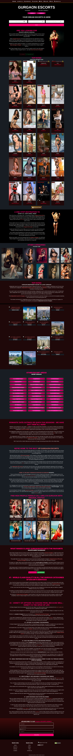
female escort (49, 698)
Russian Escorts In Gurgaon (18, 396)
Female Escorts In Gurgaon (55, 387)
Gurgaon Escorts (36, 378)
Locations (35, 1)
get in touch (39, 645)
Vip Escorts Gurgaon (36, 410)
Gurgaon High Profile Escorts (18, 399)
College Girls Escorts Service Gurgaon (55, 410)
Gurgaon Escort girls (28, 226)
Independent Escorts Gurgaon (55, 384)
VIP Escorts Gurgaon (25, 455)
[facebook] (42, 745)
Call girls (43, 286)
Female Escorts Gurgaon (55, 393)
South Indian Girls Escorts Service (54, 396)
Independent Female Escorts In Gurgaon (36, 407)
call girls (30, 628)
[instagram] (41, 745)
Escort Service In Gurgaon (18, 378)
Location (15, 750)
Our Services (28, 1)
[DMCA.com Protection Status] (58, 742)
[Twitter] (38, 745)
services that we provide (30, 475)
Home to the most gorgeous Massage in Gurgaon (34, 472)
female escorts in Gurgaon (22, 594)
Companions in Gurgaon (32, 437)
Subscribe (36, 734)
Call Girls (45, 287)
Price (41, 1)
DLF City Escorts (18, 404)
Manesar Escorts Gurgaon (18, 410)
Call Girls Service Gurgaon (55, 390)
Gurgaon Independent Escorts (36, 390)
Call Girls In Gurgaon (55, 378)
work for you (59, 678)
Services (15, 748)
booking (22, 219)
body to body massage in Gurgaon (43, 486)
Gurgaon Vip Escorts (36, 404)
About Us (20, 1)
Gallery (46, 1)
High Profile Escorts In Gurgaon (55, 407)
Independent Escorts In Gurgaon (18, 387)
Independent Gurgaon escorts (28, 287)
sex (27, 426)
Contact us (57, 1)
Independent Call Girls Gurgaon (18, 401)
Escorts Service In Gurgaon (36, 401)
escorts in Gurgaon (25, 429)
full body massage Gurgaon (29, 486)
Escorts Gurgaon (18, 384)
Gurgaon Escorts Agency (55, 399)
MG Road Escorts (55, 404)
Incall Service (41, 572)
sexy (54, 432)
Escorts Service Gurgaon (36, 393)
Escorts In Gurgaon (55, 381)
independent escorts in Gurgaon (42, 614)
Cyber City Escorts (18, 407)
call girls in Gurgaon (34, 237)
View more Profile (37, 207)
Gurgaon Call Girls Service (18, 390)
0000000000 (32, 13)
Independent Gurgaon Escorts (36, 399)
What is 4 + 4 (22, 729)
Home (15, 1)
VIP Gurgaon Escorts (48, 448)
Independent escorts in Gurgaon (18, 295)
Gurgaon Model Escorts (36, 396)
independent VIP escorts (17, 466)
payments (41, 649)
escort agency (59, 607)
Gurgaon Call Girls (18, 381)
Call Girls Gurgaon (36, 381)
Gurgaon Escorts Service (36, 387)
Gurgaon (51, 617)
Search (36, 24)
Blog (52, 1)
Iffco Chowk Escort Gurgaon (18, 393)
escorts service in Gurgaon (40, 672)
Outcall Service (33, 572)
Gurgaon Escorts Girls (39, 215)
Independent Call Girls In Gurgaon (36, 384)
